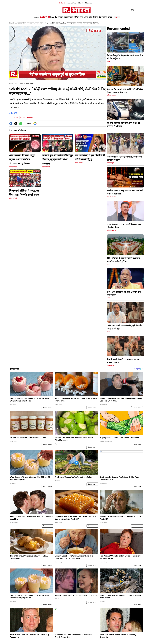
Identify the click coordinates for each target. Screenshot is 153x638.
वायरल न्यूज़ (110, 163)
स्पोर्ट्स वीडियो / (39, 23)
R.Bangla (80, 3)
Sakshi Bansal (26, 117)
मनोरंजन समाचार (111, 230)
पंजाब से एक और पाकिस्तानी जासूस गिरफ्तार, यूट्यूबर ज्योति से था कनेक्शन (57, 159)
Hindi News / (13, 23)
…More (13, 112)
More (116, 17)
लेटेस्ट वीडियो (13, 117)
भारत (108, 61)
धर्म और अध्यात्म (111, 95)
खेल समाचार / (31, 23)
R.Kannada (88, 3)
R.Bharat (62, 3)
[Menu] (131, 10)
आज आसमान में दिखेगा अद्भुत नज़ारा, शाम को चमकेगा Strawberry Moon (21, 159)
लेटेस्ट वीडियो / (22, 23)
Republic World (71, 3)
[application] (57, 53)
